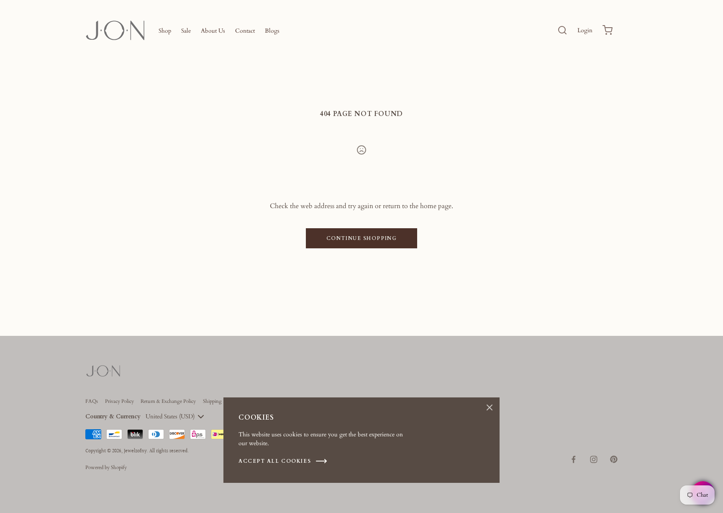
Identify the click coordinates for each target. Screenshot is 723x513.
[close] (562, 30)
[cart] (607, 30)
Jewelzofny (135, 451)
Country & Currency (113, 416)
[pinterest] (614, 459)
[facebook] (574, 459)
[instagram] (594, 459)
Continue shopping (361, 238)
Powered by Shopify (106, 467)
